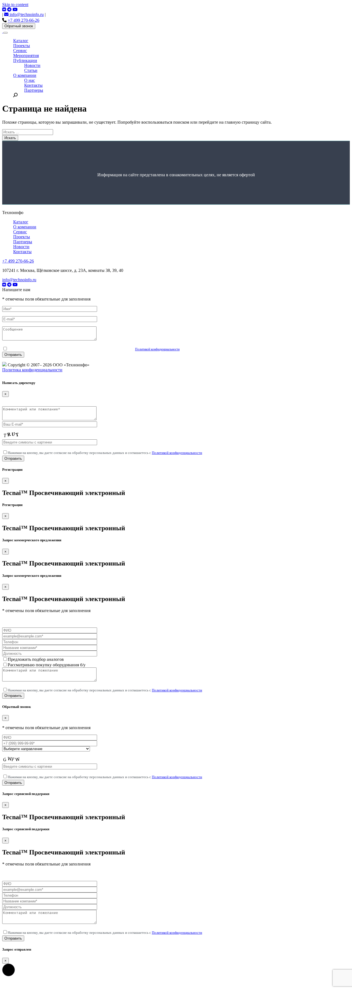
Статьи (30, 70)
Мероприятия (26, 55)
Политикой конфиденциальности (157, 349)
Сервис (20, 50)
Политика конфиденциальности (32, 369)
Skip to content (15, 4)
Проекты (21, 45)
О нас (29, 80)
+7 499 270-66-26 (23, 20)
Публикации (25, 60)
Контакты (33, 85)
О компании (24, 75)
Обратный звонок (18, 26)
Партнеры (33, 90)
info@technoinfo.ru (26, 14)
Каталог (20, 40)
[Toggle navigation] (5, 33)
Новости (32, 65)
